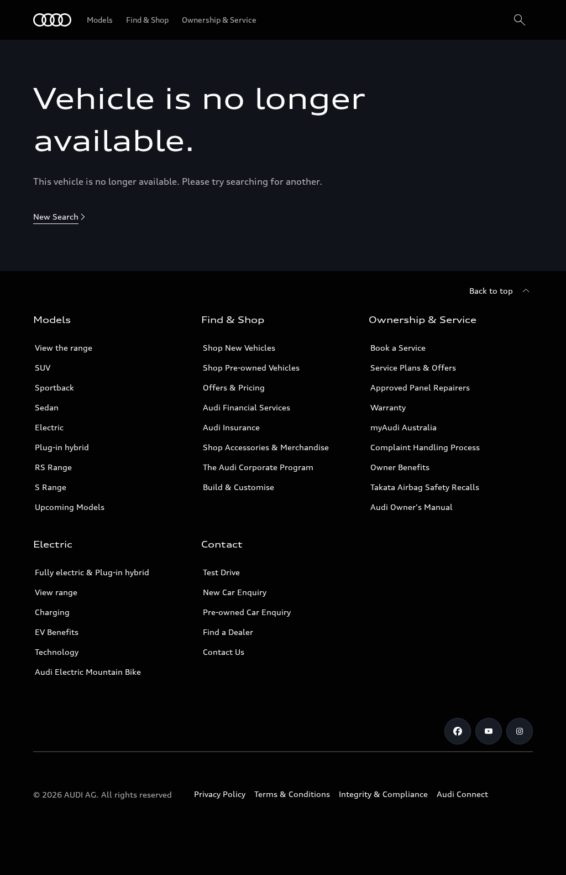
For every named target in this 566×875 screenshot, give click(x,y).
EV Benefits (56, 632)
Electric (49, 427)
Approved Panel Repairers (420, 387)
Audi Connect (462, 794)
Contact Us (223, 652)
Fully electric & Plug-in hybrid (92, 572)
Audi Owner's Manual (411, 507)
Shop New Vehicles (239, 347)
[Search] (519, 20)
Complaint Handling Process (425, 447)
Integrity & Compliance (383, 794)
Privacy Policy (219, 794)
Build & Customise (238, 487)
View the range (63, 347)
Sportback (54, 387)
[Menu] (52, 20)
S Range (50, 487)
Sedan (47, 407)
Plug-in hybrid (62, 447)
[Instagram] (519, 731)
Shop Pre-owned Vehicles (251, 367)
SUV (42, 367)
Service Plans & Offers (413, 367)
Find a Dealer (228, 632)
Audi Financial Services (246, 407)
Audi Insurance (231, 427)
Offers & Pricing (234, 387)
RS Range (53, 467)
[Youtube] (488, 731)
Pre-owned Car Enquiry (247, 612)
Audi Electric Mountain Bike (88, 671)
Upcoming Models (69, 507)
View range (56, 592)
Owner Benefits (399, 467)
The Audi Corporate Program (258, 467)
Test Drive (221, 572)
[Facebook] (457, 731)
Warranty (388, 407)
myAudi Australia (403, 427)
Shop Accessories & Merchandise (266, 447)
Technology (56, 652)
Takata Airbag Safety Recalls (424, 487)
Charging (52, 612)
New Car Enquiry (234, 592)
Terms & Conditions (292, 794)
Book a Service (398, 347)
